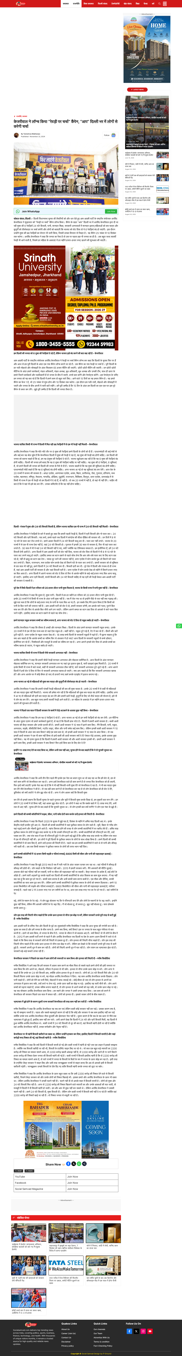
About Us (65, 1329)
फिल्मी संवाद (102, 3)
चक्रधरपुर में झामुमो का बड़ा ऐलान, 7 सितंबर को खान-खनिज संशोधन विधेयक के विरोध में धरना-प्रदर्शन (65, 1248)
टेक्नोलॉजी (116, 3)
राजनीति (76, 3)
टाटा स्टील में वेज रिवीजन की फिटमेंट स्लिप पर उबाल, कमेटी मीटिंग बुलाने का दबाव (64, 1280)
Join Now (72, 1176)
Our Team (98, 1333)
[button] (159, 3)
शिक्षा (137, 3)
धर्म (153, 3)
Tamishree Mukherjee (31, 134)
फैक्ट (146, 3)
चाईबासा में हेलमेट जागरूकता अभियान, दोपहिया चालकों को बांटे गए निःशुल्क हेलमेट (61, 762)
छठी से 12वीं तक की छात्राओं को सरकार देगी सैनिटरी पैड (28, 1279)
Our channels (99, 1329)
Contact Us (66, 1337)
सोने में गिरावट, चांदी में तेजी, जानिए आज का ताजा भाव (102, 1246)
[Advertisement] (66, 411)
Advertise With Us (102, 1337)
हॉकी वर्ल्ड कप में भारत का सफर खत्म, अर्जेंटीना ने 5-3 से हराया (26, 1311)
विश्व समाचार (89, 3)
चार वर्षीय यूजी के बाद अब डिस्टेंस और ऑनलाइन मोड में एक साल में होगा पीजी (101, 1279)
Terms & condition (101, 1342)
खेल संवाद (128, 3)
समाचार (66, 3)
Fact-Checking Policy (103, 1346)
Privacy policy (67, 1346)
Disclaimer (65, 1342)
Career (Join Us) (68, 1333)
